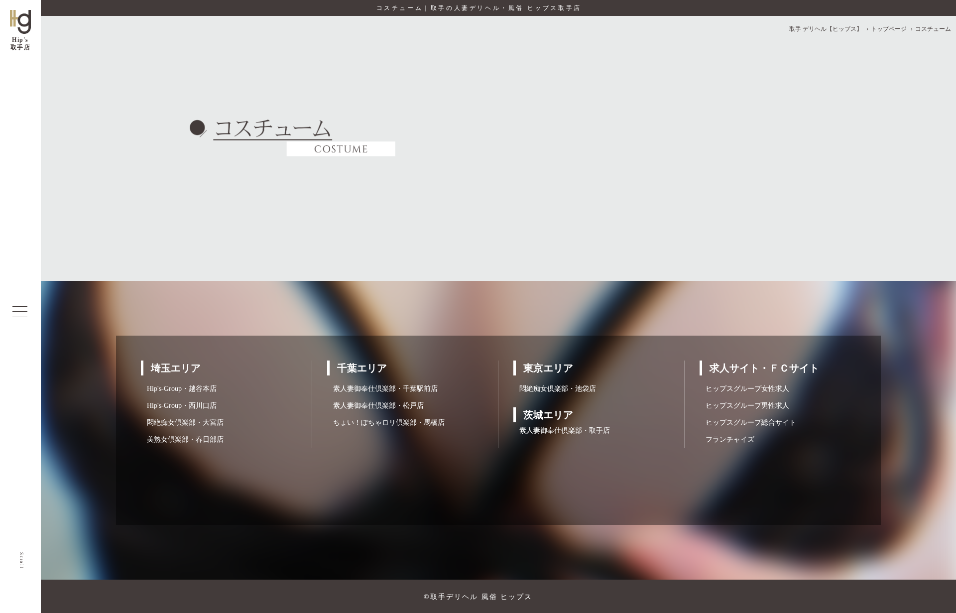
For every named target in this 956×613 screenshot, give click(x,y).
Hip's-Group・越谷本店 (179, 388)
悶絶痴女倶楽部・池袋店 (554, 388)
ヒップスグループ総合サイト (748, 422)
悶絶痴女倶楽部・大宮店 (182, 422)
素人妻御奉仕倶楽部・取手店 (561, 430)
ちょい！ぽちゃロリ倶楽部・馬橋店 (386, 422)
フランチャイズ (727, 439)
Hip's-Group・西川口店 (179, 405)
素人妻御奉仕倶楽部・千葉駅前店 (382, 388)
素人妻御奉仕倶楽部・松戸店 (375, 405)
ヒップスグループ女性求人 (744, 388)
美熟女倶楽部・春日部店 (182, 439)
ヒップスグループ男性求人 (744, 405)
